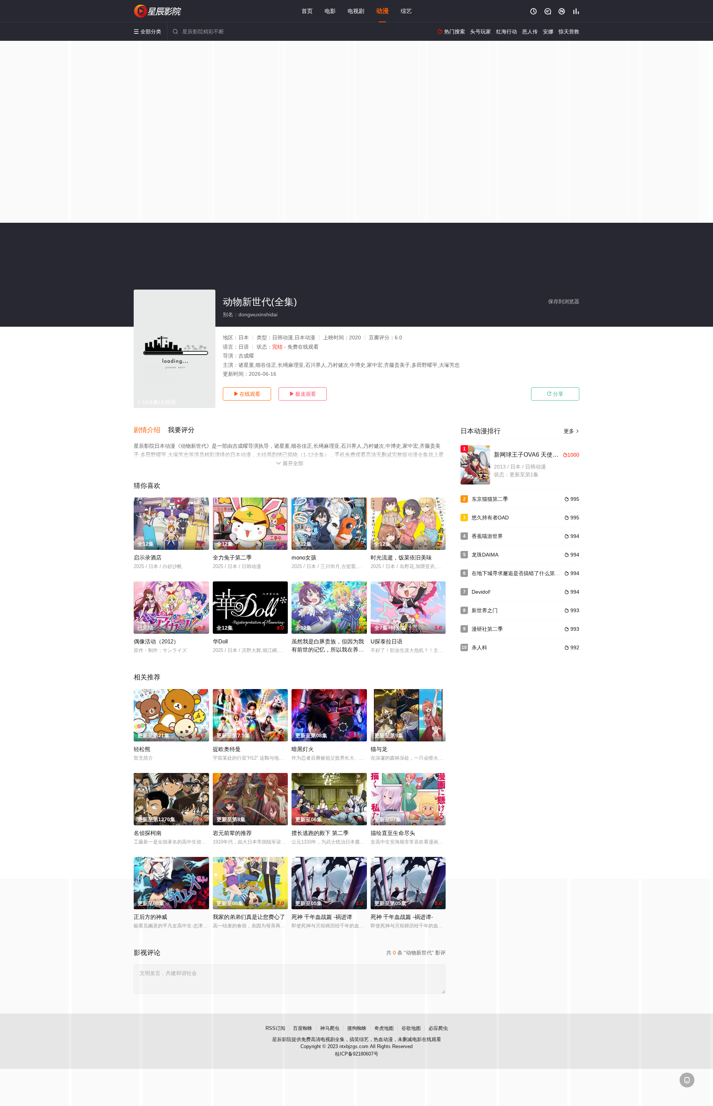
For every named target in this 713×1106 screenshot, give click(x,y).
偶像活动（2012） (156, 641)
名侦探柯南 (148, 833)
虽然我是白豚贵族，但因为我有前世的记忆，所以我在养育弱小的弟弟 (328, 649)
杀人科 (479, 647)
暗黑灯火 (303, 749)
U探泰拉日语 (387, 641)
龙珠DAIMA (485, 555)
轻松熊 (142, 749)
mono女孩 (304, 557)
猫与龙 (379, 749)
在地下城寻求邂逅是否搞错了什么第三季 (518, 573)
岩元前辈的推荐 (232, 833)
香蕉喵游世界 (487, 536)
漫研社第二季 (487, 629)
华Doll (220, 641)
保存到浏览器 (563, 301)
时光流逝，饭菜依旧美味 (401, 557)
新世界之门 (485, 610)
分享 (555, 394)
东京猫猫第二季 (490, 499)
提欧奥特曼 (227, 749)
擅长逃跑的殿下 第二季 (320, 833)
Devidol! (481, 592)
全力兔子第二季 (232, 557)
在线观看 (247, 394)
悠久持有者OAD (490, 518)
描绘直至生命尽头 (393, 833)
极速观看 (302, 394)
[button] (151, 430)
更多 (571, 431)
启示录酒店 (148, 557)
